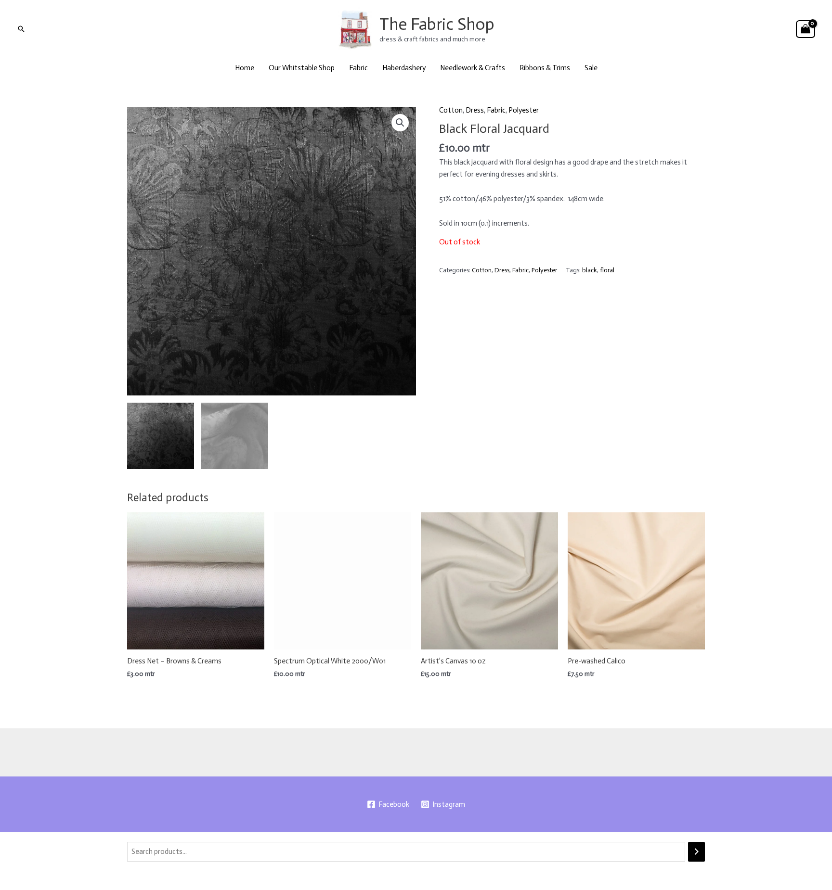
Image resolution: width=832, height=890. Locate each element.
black (589, 270)
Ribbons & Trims (545, 68)
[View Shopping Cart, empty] (805, 29)
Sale (591, 68)
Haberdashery (404, 68)
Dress (475, 110)
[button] (21, 29)
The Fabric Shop (436, 24)
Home (244, 68)
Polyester (523, 110)
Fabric (358, 68)
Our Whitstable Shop (302, 68)
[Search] (696, 852)
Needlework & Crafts (472, 68)
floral (607, 270)
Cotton (451, 110)
